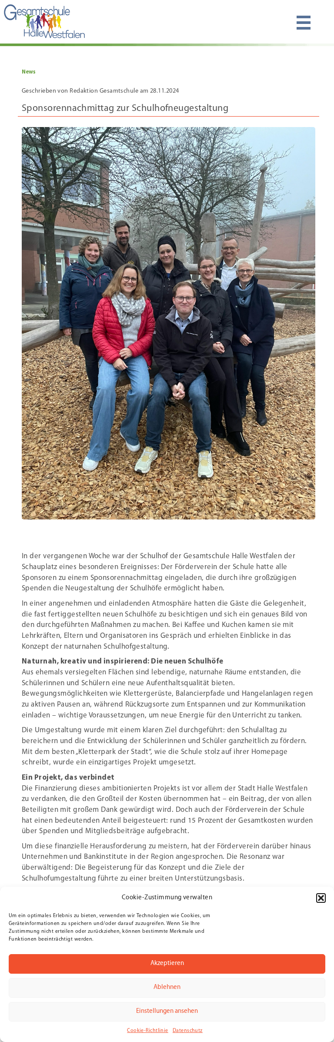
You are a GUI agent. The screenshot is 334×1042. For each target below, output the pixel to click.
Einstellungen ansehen (167, 1011)
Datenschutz (188, 1030)
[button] (321, 898)
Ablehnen (167, 987)
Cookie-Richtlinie (147, 1030)
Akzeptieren (167, 963)
